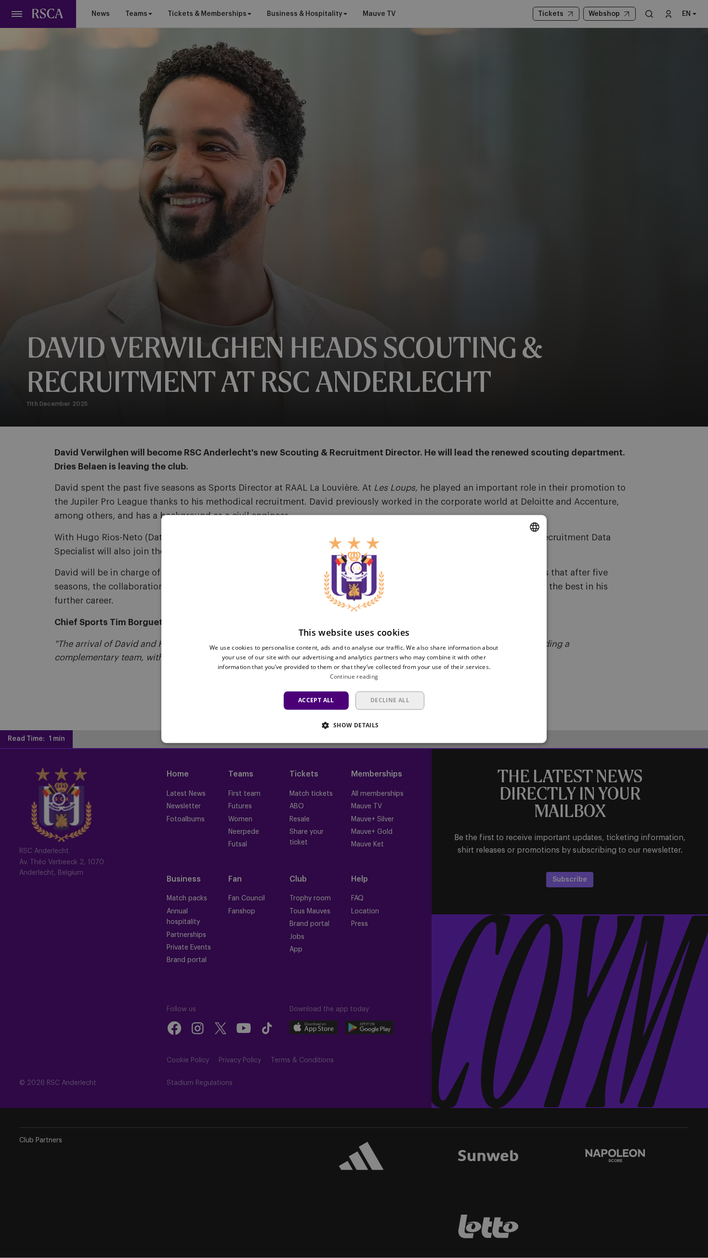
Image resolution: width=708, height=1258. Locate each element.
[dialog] (354, 629)
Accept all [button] (316, 700)
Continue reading (354, 676)
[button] (354, 725)
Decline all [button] (389, 700)
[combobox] (534, 527)
